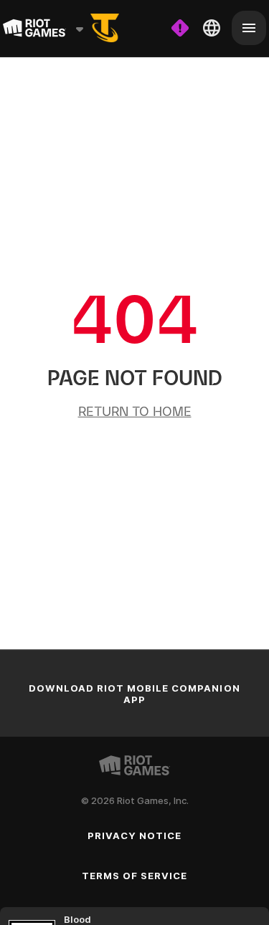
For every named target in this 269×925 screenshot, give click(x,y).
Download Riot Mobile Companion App (134, 693)
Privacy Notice (135, 835)
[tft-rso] (104, 28)
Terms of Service (135, 875)
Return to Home (135, 411)
